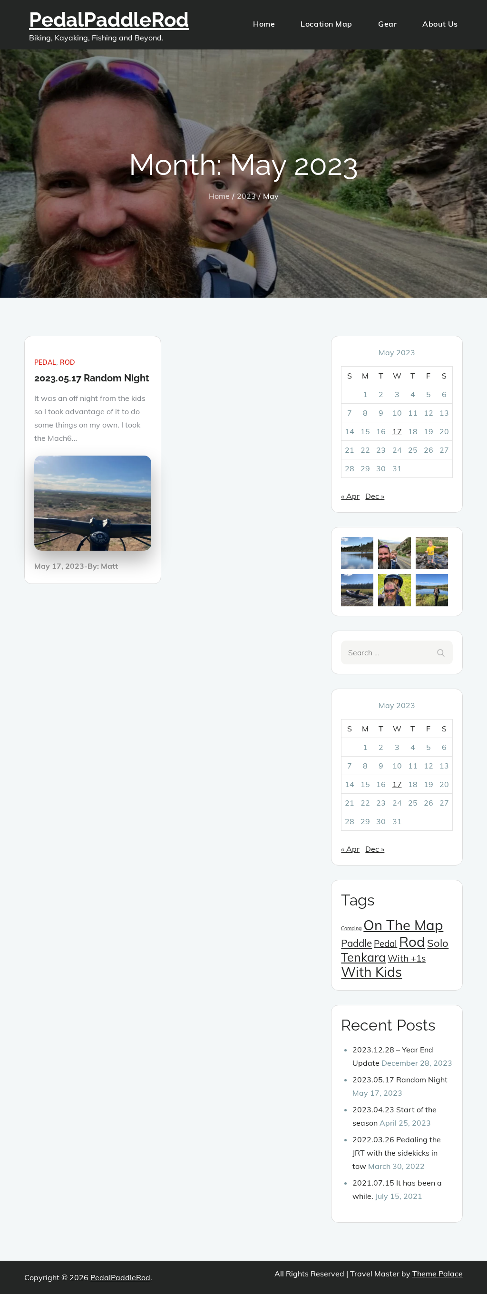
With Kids (371, 971)
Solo (437, 943)
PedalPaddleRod (109, 19)
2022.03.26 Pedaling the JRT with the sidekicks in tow (396, 1153)
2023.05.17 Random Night (91, 378)
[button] (357, 553)
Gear (387, 24)
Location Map (326, 24)
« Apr (350, 496)
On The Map (403, 925)
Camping (351, 928)
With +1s (407, 958)
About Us (440, 24)
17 (397, 431)
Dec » (374, 496)
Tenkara (363, 957)
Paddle (356, 943)
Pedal (45, 362)
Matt (109, 566)
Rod (67, 362)
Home (264, 24)
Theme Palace (437, 1273)
